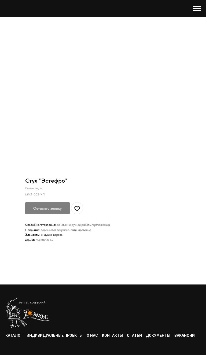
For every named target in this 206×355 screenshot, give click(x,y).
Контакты (112, 335)
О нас (92, 335)
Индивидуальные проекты (55, 335)
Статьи (134, 335)
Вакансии (184, 335)
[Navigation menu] (197, 8)
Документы (158, 335)
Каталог (14, 335)
